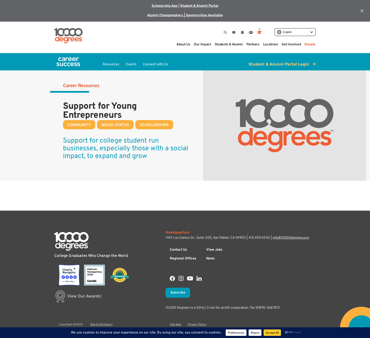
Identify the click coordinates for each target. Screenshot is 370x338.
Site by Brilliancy (101, 324)
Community (79, 125)
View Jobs (214, 250)
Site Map (175, 324)
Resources (111, 64)
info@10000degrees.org (291, 238)
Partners (253, 44)
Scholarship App (165, 6)
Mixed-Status (115, 125)
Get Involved (291, 44)
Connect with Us (155, 64)
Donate (309, 44)
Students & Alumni (229, 44)
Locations (270, 44)
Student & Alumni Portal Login (279, 64)
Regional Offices (183, 258)
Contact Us (178, 250)
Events (131, 64)
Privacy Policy (197, 324)
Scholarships (154, 125)
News (210, 258)
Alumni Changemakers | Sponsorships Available (185, 15)
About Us (183, 44)
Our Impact (202, 44)
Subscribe (177, 293)
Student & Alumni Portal (199, 6)
